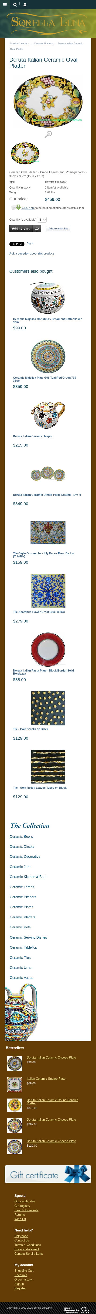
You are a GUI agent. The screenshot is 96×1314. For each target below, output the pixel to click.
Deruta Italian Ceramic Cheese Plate (51, 1057)
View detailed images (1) (48, 134)
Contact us (21, 1240)
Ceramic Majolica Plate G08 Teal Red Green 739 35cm (44, 379)
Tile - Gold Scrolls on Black (30, 729)
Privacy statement (26, 1249)
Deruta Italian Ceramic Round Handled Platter (52, 1101)
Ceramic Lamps (22, 887)
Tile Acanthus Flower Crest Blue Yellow (39, 612)
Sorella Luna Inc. (19, 43)
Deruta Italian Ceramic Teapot (32, 436)
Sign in (19, 1284)
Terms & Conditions (27, 1245)
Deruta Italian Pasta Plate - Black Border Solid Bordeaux (43, 672)
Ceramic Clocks (22, 846)
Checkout (20, 1275)
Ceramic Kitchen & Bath (28, 877)
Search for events (26, 1210)
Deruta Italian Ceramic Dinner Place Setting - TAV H (47, 494)
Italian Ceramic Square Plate (46, 1078)
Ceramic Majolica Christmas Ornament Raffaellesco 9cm (47, 321)
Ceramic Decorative (25, 856)
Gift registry (22, 1206)
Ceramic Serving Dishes (28, 937)
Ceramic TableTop (23, 947)
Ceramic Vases (21, 978)
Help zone (21, 1236)
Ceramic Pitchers (23, 897)
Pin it (30, 243)
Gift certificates (24, 1201)
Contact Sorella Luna (28, 1253)
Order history (23, 1279)
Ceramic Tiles (20, 958)
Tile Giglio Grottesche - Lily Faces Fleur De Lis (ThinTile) (43, 555)
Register (20, 1288)
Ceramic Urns (20, 968)
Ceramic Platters (43, 43)
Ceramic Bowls (21, 836)
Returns (19, 1214)
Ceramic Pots (20, 927)
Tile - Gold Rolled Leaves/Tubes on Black (40, 787)
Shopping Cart (24, 1270)
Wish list (20, 1219)
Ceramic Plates (21, 907)
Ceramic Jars (20, 867)
